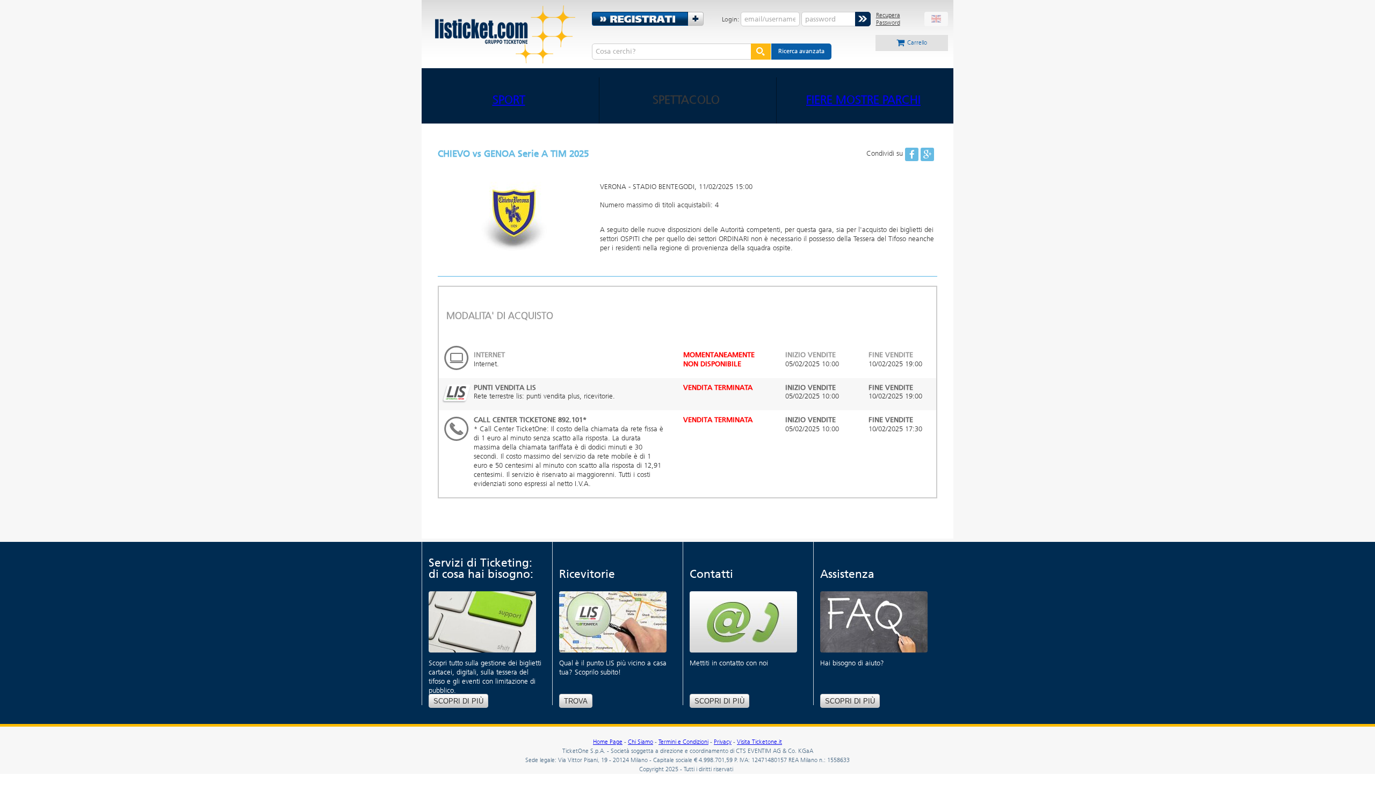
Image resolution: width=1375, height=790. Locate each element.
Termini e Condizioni (683, 741)
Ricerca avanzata (801, 51)
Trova (576, 701)
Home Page (608, 741)
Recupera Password (888, 19)
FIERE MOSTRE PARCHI (863, 100)
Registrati (651, 19)
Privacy (723, 741)
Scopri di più (458, 701)
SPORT (509, 100)
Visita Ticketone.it (759, 741)
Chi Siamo (640, 741)
